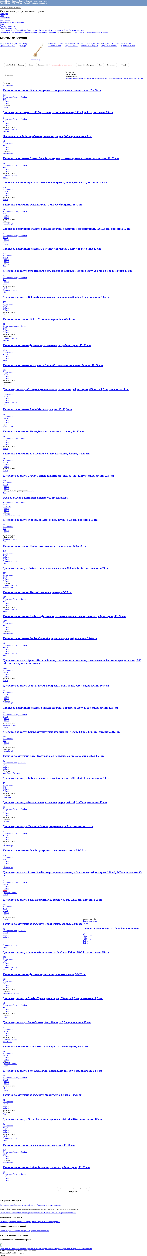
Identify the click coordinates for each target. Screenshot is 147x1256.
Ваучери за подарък (27, 1231)
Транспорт (11, 1222)
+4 (6, 1136)
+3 (4, 1136)
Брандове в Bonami (12, 1231)
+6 (6, 288)
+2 (4, 1088)
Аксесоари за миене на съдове (49, 1205)
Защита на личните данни (51, 1249)
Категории (10, 32)
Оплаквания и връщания (25, 1222)
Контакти (3, 1222)
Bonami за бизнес (42, 1231)
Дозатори (33, 1205)
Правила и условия (7, 1249)
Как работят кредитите (51, 1222)
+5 (4, 288)
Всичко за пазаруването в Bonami (28, 1249)
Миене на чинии (101, 32)
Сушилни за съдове (21, 1205)
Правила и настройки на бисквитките (77, 1249)
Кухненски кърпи (7, 1205)
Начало (3, 32)
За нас (2, 1231)
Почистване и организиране (47, 32)
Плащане (38, 1222)
